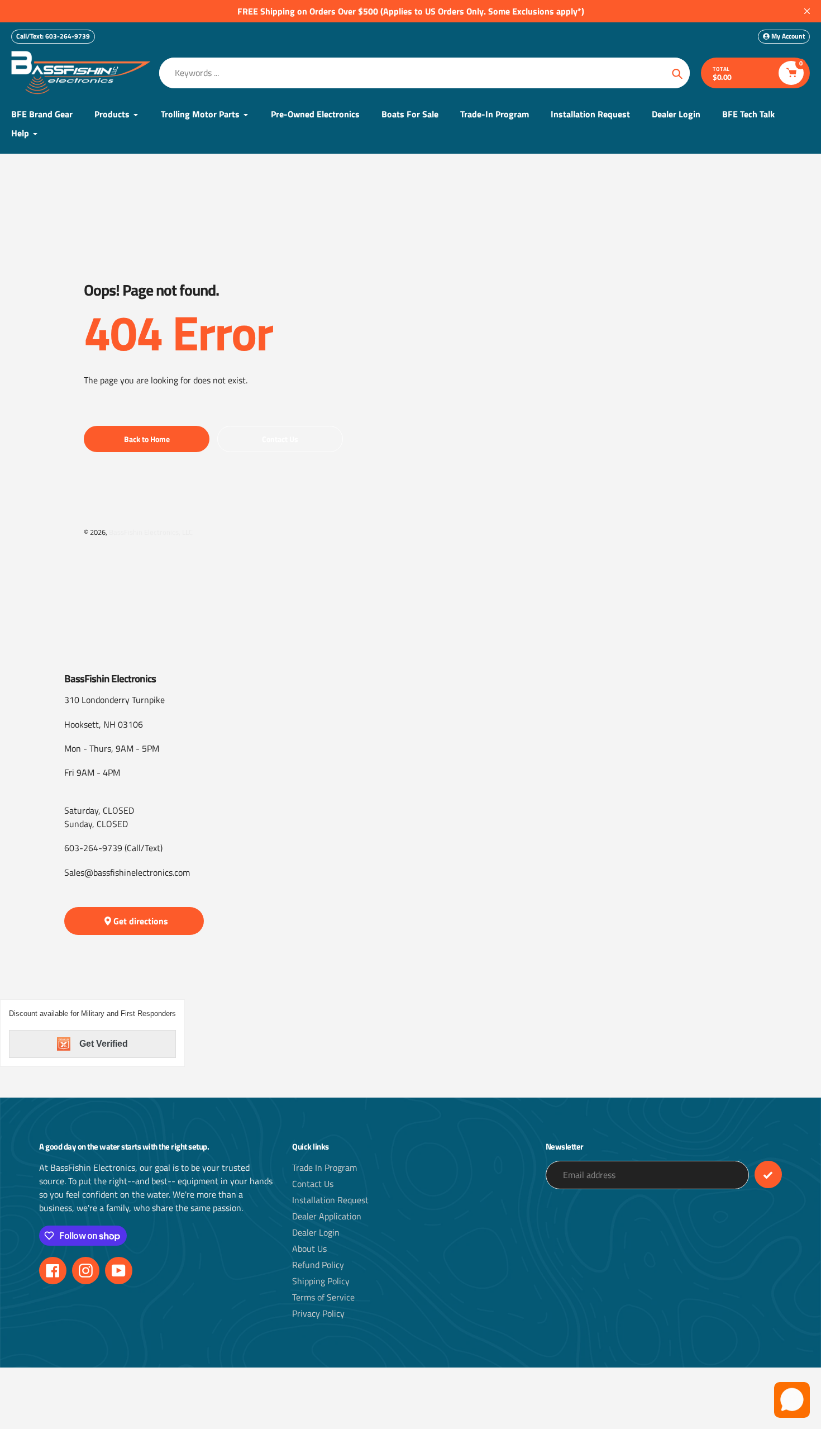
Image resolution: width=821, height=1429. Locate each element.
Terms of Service (323, 1297)
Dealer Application (326, 1216)
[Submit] (768, 1174)
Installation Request (330, 1200)
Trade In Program (324, 1167)
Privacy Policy (318, 1313)
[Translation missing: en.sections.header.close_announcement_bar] (807, 11)
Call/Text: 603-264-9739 (53, 36)
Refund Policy (318, 1264)
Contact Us (312, 1183)
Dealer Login (316, 1232)
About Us (309, 1248)
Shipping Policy (321, 1281)
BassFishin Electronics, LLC (151, 532)
